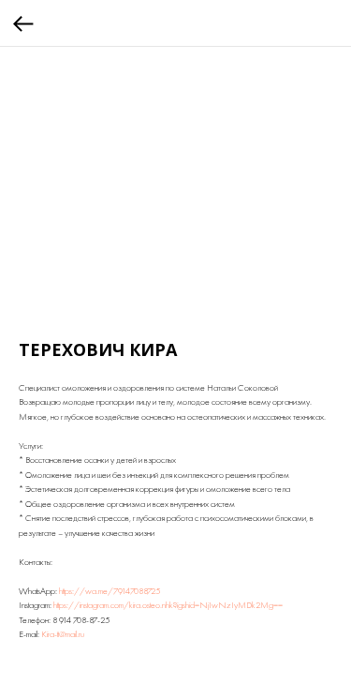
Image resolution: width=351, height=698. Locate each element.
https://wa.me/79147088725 (109, 591)
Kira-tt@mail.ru (62, 634)
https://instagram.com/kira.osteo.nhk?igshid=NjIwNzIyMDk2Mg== (168, 605)
